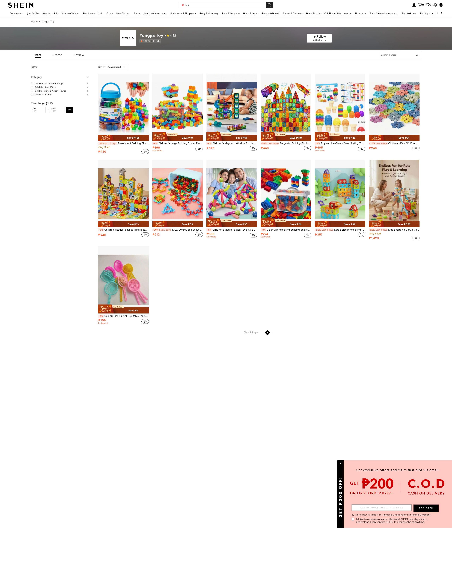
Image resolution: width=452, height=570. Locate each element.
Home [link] (34, 21)
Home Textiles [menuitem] (313, 13)
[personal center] (414, 5)
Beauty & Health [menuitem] (270, 13)
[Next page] (272, 332)
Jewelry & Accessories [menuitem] (155, 13)
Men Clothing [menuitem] (123, 13)
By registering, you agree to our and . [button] (391, 515)
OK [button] (69, 109)
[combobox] (112, 67)
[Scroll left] (437, 13)
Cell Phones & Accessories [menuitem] (337, 13)
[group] (60, 83)
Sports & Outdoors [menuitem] (293, 13)
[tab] (38, 55)
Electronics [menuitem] (360, 13)
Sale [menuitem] (55, 13)
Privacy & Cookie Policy (395, 514)
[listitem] (150, 41)
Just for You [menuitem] (33, 13)
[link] (421, 5)
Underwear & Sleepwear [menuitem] (183, 13)
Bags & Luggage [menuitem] (231, 13)
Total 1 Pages (251, 332)
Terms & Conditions (420, 514)
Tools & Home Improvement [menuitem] (384, 13)
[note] (123, 138)
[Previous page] (263, 332)
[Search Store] (417, 54)
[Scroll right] (442, 13)
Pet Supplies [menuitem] (426, 13)
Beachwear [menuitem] (89, 13)
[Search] (269, 5)
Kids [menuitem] (101, 13)
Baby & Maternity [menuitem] (209, 13)
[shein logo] (21, 5)
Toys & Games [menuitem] (409, 13)
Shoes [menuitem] (137, 13)
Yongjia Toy (151, 35)
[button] (435, 5)
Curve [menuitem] (109, 13)
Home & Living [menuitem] (250, 13)
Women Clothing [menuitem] (70, 13)
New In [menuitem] (46, 13)
